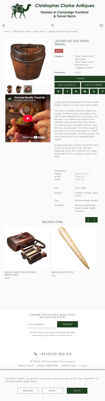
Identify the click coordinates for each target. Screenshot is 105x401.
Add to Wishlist (67, 85)
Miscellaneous (81, 65)
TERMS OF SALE (68, 366)
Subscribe (67, 324)
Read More (28, 391)
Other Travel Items (22, 31)
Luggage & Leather (84, 68)
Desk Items (39, 31)
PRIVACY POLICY (26, 366)
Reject (52, 391)
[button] (52, 25)
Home (7, 31)
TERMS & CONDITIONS (47, 366)
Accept (77, 391)
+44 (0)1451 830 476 (55, 354)
